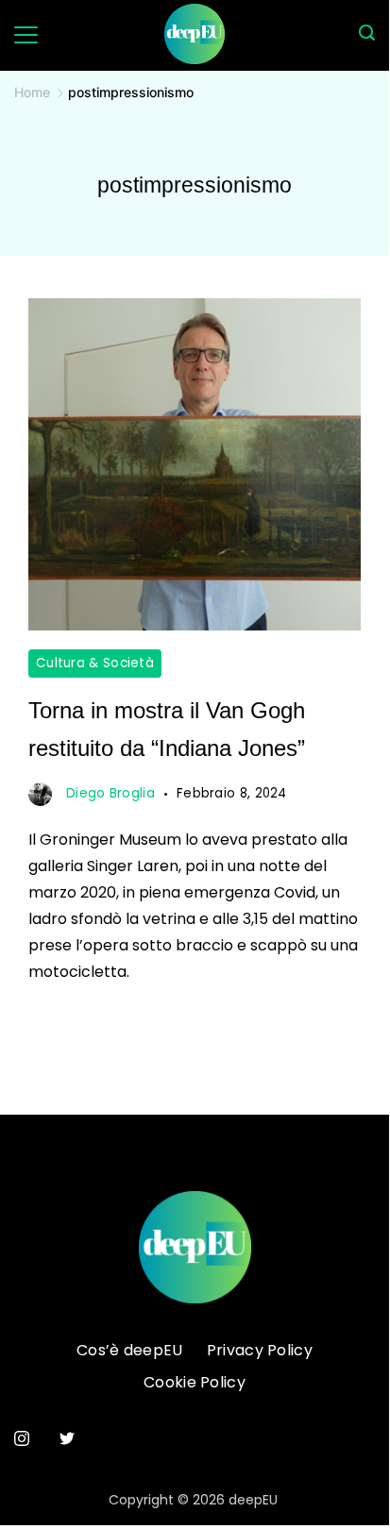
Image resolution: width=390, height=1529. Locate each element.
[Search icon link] (367, 35)
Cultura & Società (95, 663)
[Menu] (26, 35)
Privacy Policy (260, 1351)
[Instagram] (21, 1438)
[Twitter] (67, 1438)
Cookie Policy (195, 1383)
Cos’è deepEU (129, 1351)
